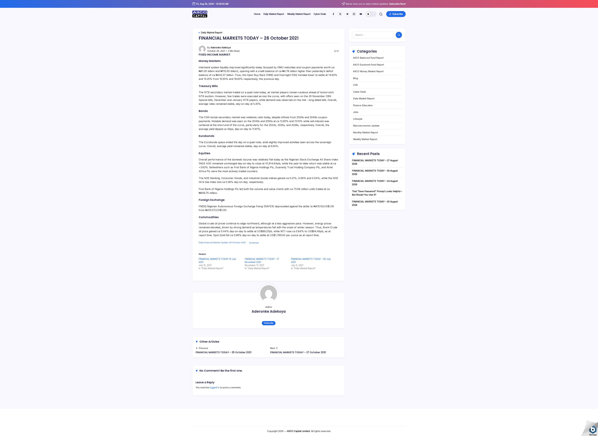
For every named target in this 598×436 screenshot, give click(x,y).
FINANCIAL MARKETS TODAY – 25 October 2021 (223, 352)
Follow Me (268, 323)
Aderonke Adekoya (221, 47)
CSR (355, 84)
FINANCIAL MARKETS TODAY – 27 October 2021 (298, 352)
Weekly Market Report (365, 139)
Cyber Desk (359, 91)
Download (254, 243)
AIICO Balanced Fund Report (368, 57)
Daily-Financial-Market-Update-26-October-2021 (222, 243)
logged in (214, 387)
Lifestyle (357, 118)
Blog (355, 78)
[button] (371, 14)
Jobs (355, 112)
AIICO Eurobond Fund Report (368, 64)
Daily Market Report (363, 98)
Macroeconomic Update (366, 125)
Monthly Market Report (365, 132)
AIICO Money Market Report (368, 71)
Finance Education (363, 105)
